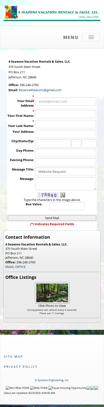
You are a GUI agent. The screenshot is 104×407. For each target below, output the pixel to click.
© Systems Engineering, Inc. (52, 380)
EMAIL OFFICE (15, 267)
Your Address (23, 131)
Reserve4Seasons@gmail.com (40, 90)
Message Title (23, 169)
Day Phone (25, 150)
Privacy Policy (21, 366)
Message (27, 179)
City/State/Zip (22, 141)
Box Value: (34, 204)
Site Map (13, 356)
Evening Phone (22, 160)
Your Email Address (25, 103)
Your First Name (20, 115)
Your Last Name (21, 126)
